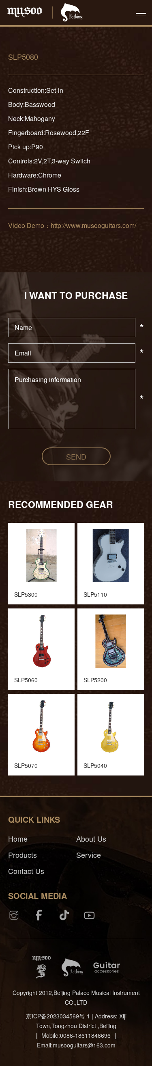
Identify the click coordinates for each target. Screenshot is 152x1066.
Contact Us (26, 870)
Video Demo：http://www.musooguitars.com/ (72, 225)
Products (22, 854)
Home (18, 838)
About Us (91, 838)
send (76, 456)
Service (88, 854)
